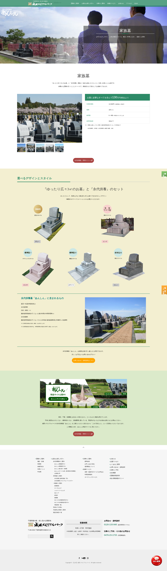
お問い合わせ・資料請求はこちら (83, 360)
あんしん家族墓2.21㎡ (60, 466)
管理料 (39, 464)
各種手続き (40, 466)
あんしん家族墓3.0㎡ (59, 464)
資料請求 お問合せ (164, 174)
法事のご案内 (101, 3)
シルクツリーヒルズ (59, 490)
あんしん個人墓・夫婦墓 (60, 468)
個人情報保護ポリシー (117, 478)
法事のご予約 (114, 470)
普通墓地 (56, 485)
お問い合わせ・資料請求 (117, 467)
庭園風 (56, 497)
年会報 (39, 471)
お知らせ (121, 3)
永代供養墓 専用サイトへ (83, 160)
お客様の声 (57, 473)
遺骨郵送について (90, 466)
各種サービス (111, 3)
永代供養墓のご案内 (58, 461)
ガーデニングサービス (91, 477)
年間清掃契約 (88, 474)
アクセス (129, 3)
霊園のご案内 (75, 3)
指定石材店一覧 (57, 512)
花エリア (56, 493)
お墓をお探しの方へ (88, 3)
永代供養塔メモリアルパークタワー (63, 480)
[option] (49, 118)
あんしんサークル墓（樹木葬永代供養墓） (65, 471)
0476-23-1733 (110, 535)
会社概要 (113, 473)
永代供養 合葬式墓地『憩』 (61, 478)
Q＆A (136, 3)
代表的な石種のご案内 (59, 510)
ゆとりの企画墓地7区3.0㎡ (61, 500)
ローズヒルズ (57, 488)
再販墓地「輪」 (58, 504)
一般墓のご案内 (57, 483)
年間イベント (41, 469)
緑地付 (56, 495)
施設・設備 (40, 461)
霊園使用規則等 (115, 475)
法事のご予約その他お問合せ (164, 289)
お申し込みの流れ (90, 464)
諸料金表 (87, 461)
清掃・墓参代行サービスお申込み (94, 472)
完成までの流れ (57, 507)
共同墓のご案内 (57, 476)
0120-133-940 (110, 524)
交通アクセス (114, 461)
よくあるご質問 (115, 464)
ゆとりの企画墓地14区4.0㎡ (61, 502)
